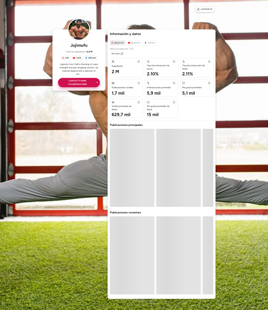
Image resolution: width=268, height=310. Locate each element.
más (78, 74)
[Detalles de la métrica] (139, 61)
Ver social (115, 54)
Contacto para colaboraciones (77, 82)
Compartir (206, 9)
